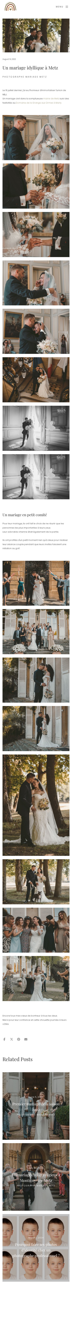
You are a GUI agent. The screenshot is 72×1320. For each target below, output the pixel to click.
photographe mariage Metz (25, 76)
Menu (59, 6)
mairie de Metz (51, 98)
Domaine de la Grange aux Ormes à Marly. (39, 102)
